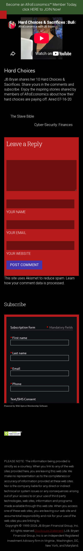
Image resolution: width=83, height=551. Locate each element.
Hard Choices (19, 70)
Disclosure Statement (49, 530)
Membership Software (37, 406)
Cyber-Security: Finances (53, 125)
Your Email (16, 233)
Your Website (18, 253)
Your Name (16, 212)
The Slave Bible (22, 116)
